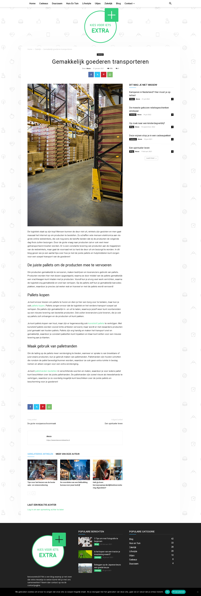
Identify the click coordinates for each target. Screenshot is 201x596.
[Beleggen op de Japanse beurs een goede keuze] (85, 568)
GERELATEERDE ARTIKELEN (40, 454)
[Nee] (197, 592)
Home (32, 3)
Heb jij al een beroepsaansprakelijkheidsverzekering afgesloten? (107, 485)
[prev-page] (29, 493)
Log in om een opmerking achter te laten (45, 509)
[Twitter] (97, 74)
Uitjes (98, 3)
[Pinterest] (103, 74)
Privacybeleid (178, 592)
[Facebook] (91, 74)
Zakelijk (108, 3)
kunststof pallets (96, 323)
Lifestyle (86, 3)
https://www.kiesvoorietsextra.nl (58, 440)
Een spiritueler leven (114, 423)
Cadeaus (43, 3)
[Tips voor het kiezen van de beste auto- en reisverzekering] (42, 470)
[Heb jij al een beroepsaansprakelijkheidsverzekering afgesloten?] (108, 470)
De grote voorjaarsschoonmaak (41, 423)
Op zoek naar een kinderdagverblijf (147, 123)
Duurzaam (57, 3)
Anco (89, 68)
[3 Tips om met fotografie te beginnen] (85, 542)
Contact (128, 3)
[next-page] (33, 493)
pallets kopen (38, 305)
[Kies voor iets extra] (100, 26)
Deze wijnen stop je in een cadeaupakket (150, 135)
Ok (167, 592)
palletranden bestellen (46, 371)
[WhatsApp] (110, 74)
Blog (118, 3)
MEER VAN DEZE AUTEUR (68, 454)
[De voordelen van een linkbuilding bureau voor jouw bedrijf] (75, 470)
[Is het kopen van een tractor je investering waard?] (85, 554)
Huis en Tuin (72, 3)
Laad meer (150, 158)
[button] (170, 3)
